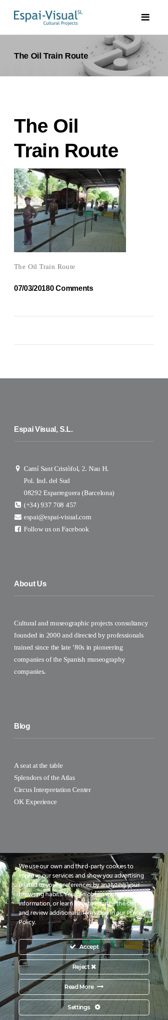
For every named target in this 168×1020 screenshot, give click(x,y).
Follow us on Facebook (56, 529)
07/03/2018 (32, 288)
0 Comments (71, 288)
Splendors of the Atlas (44, 777)
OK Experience (35, 801)
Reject (81, 966)
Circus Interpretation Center (53, 789)
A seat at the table (38, 765)
